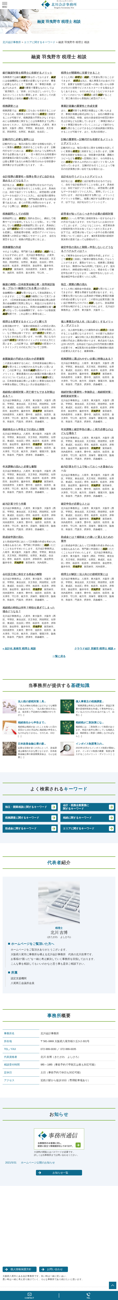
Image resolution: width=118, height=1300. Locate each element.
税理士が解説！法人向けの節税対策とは (84, 574)
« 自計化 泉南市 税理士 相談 (19, 648)
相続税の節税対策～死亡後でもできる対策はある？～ (29, 394)
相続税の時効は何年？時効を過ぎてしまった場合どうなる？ (29, 609)
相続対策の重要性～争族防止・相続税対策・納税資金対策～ (87, 394)
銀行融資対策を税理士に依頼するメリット (27, 72)
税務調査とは (10, 106)
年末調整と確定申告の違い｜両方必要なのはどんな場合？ (87, 431)
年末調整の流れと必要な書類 (20, 466)
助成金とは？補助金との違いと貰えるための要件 (87, 539)
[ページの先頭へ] (112, 1285)
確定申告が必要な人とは (75, 503)
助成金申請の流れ (13, 537)
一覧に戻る (59, 656)
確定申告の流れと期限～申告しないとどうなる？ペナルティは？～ (87, 249)
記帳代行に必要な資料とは (18, 139)
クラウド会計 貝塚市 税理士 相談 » (94, 648)
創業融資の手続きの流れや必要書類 (23, 358)
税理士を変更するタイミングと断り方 (25, 321)
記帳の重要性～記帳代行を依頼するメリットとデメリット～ (87, 141)
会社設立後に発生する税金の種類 (22, 574)
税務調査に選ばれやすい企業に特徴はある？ (87, 358)
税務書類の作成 (12, 247)
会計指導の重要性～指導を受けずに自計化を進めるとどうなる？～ (29, 178)
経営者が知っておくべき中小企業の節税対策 (87, 213)
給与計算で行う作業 (14, 503)
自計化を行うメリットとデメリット (82, 176)
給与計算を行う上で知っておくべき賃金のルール (87, 468)
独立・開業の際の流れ (74, 284)
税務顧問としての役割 (16, 213)
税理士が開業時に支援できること (80, 72)
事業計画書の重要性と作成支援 (79, 106)
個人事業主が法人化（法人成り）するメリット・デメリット (87, 323)
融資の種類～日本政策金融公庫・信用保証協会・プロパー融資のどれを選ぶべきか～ (29, 286)
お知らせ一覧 (60, 1172)
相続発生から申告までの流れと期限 (23, 429)
